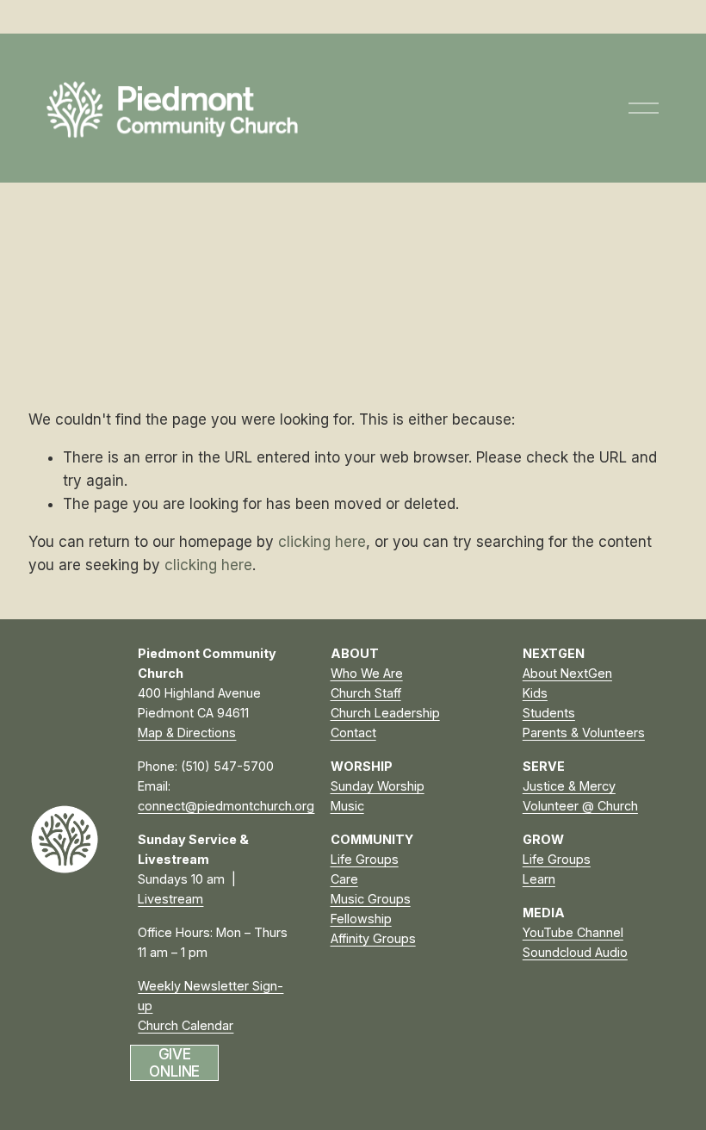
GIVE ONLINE (174, 1063)
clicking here (322, 541)
